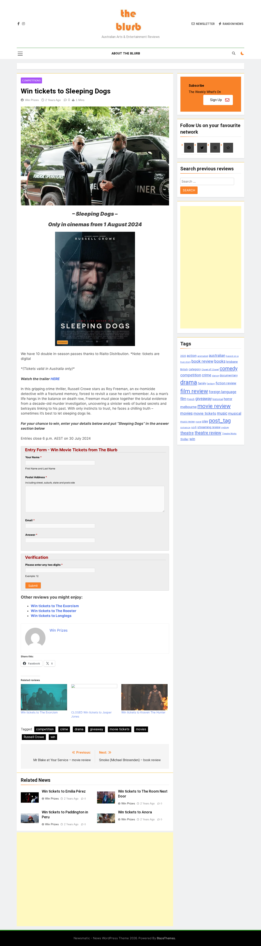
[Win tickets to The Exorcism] (44, 697)
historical (217, 399)
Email (30, 520)
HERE (55, 379)
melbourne (188, 407)
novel (198, 421)
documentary (229, 375)
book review (202, 361)
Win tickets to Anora (135, 812)
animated (202, 356)
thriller (184, 439)
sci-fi (194, 427)
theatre (187, 432)
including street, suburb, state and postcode (50, 482)
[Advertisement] (95, 879)
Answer (31, 534)
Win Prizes (32, 100)
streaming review (208, 427)
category (195, 369)
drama (79, 729)
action (192, 356)
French (191, 399)
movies (141, 729)
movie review (214, 406)
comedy (229, 368)
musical (234, 413)
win (53, 737)
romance (185, 427)
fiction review (226, 383)
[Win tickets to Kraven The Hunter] (144, 697)
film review (194, 391)
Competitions (31, 80)
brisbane (232, 362)
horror (228, 399)
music (222, 413)
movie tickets (119, 729)
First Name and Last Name (40, 468)
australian (217, 355)
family (202, 383)
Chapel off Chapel (210, 369)
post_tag (220, 420)
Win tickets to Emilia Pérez (64, 791)
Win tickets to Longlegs (51, 616)
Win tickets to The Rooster (53, 611)
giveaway (96, 729)
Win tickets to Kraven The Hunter (143, 712)
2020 (183, 355)
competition (45, 729)
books (220, 361)
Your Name (33, 457)
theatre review (208, 432)
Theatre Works (229, 433)
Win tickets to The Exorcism (55, 606)
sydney (225, 427)
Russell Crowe (34, 737)
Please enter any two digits (44, 564)
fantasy (211, 383)
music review (187, 421)
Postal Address (36, 477)
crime (64, 729)
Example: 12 (32, 576)
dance (215, 375)
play (205, 421)
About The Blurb (126, 53)
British (184, 369)
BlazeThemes (166, 938)
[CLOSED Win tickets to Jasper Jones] (94, 697)
